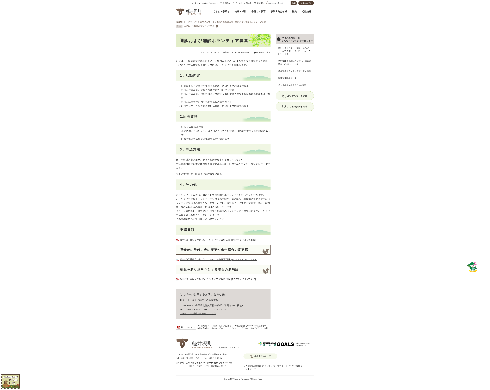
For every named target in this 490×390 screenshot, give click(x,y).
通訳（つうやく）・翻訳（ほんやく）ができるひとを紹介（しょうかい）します (294, 51)
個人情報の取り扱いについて (257, 366)
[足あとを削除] (216, 26)
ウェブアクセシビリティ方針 (286, 366)
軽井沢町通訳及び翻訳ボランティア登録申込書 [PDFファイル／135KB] (218, 240)
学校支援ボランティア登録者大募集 (294, 71)
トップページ (190, 22)
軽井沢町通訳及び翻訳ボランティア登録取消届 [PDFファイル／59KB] (218, 279)
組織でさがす (204, 22)
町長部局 (185, 300)
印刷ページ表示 (263, 52)
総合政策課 (228, 22)
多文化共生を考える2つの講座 (292, 85)
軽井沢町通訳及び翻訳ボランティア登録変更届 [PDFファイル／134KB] (218, 259)
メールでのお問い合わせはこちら (198, 313)
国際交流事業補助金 (287, 78)
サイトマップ (249, 369)
